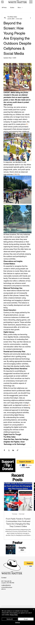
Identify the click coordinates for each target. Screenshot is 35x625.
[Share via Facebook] (4, 450)
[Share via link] (17, 450)
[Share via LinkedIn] (13, 450)
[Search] (2, 2)
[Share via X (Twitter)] (9, 450)
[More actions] (30, 18)
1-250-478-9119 (6, 585)
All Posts (4, 7)
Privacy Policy (14, 615)
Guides (12, 7)
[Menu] (31, 1)
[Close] (32, 610)
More (19, 7)
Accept (26, 619)
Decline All (10, 619)
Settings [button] (17, 622)
